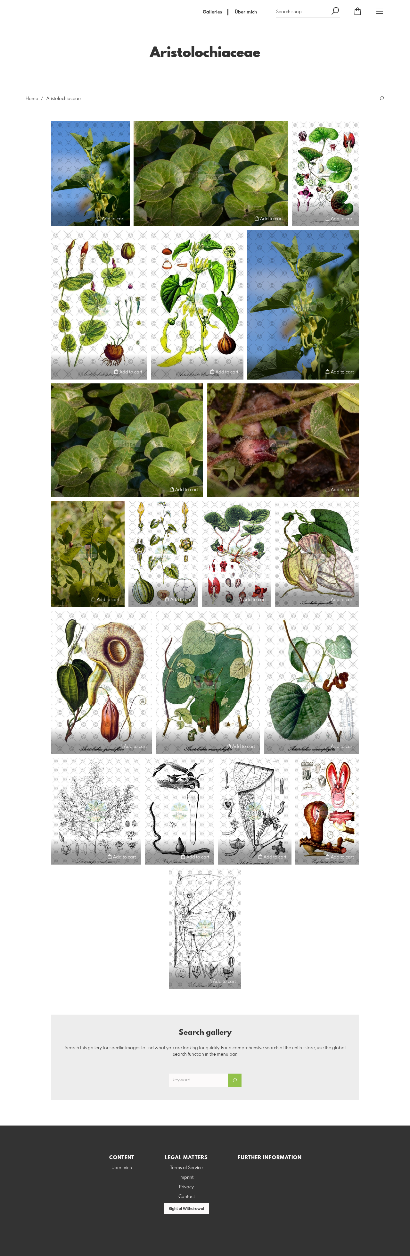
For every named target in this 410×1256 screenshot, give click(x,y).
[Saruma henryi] (205, 928)
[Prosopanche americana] (179, 811)
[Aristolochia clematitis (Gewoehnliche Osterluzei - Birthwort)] (90, 173)
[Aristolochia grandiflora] (317, 554)
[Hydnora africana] (327, 811)
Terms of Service (186, 1168)
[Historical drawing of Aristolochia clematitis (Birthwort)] (197, 305)
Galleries (212, 12)
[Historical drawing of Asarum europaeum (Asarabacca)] (325, 173)
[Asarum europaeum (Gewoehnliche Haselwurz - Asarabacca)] (211, 173)
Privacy (186, 1187)
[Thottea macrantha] (254, 811)
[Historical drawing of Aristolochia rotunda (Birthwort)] (99, 305)
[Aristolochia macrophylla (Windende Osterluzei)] (208, 682)
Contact (186, 1196)
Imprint (186, 1177)
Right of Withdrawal (186, 1209)
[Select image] (59, 218)
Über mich (246, 12)
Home (32, 98)
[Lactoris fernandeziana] (96, 811)
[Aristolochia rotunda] (88, 554)
